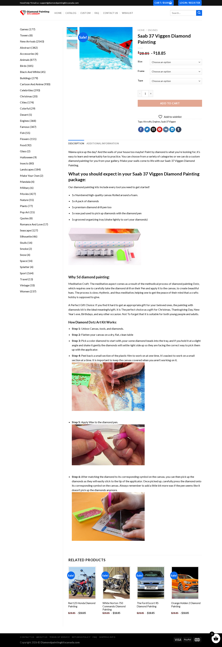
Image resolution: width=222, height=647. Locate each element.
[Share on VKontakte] (166, 130)
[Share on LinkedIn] (172, 130)
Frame (141, 71)
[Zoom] (84, 65)
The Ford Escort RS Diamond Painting (148, 605)
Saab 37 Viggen (168, 121)
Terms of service (59, 637)
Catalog (70, 13)
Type (140, 81)
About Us (41, 637)
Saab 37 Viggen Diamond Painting (166, 173)
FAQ (97, 13)
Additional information (103, 143)
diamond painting (84, 187)
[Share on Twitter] (147, 130)
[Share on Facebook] (141, 130)
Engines (153, 30)
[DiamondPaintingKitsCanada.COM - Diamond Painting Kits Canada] (34, 12)
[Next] (127, 48)
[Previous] (85, 48)
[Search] (199, 13)
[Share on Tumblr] (178, 130)
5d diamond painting (92, 277)
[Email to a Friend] (153, 130)
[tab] (76, 143)
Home (58, 13)
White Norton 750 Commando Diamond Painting (114, 606)
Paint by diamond (155, 151)
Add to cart (170, 103)
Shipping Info (107, 637)
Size (140, 61)
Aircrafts (147, 121)
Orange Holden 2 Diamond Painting (185, 605)
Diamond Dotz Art (88, 322)
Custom (85, 13)
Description (76, 143)
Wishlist (127, 13)
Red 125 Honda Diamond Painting (81, 605)
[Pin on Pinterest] (160, 130)
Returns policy (81, 637)
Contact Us (110, 13)
